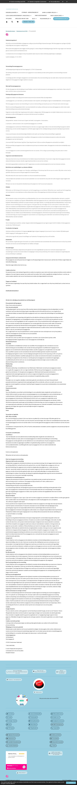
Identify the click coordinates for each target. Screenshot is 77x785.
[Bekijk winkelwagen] (17, 21)
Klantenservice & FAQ (21, 31)
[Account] (6, 21)
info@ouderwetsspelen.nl (12, 290)
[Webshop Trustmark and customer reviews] (7, 777)
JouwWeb (69, 780)
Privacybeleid (32, 31)
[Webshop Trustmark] (7, 35)
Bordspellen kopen (10, 31)
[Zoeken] (12, 21)
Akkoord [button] (71, 782)
